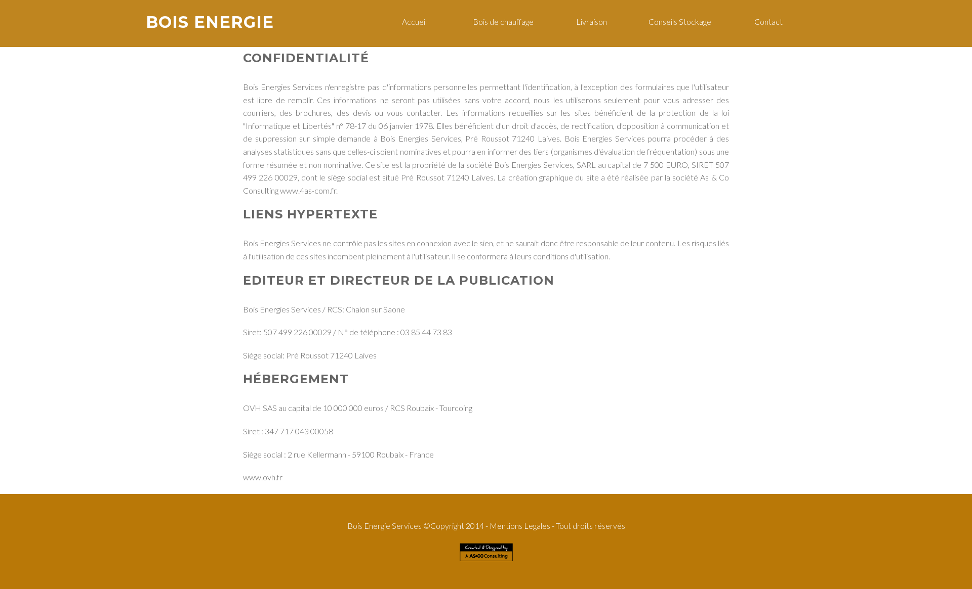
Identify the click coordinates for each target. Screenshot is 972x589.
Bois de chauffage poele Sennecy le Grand (621, 577)
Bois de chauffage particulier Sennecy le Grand (441, 577)
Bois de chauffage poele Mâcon (273, 572)
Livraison (591, 21)
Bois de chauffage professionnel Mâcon (674, 566)
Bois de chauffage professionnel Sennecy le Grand (534, 577)
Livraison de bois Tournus (702, 583)
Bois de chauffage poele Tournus (577, 583)
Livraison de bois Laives (542, 566)
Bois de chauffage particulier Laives (278, 566)
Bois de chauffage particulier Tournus (432, 583)
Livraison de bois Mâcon (396, 572)
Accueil (414, 21)
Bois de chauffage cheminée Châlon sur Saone (287, 577)
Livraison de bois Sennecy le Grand (363, 583)
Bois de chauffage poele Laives (420, 566)
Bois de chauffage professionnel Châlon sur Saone (557, 572)
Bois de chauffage (503, 21)
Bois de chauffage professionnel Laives (351, 566)
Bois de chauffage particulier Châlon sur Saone (464, 572)
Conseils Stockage (680, 21)
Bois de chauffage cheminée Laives (485, 566)
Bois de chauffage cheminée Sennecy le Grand (286, 583)
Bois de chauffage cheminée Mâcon (338, 572)
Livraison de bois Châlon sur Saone (364, 577)
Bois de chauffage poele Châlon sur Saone (645, 572)
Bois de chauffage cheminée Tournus (643, 583)
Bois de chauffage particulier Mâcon (601, 566)
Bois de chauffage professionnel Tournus (507, 583)
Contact (768, 21)
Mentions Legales (520, 525)
